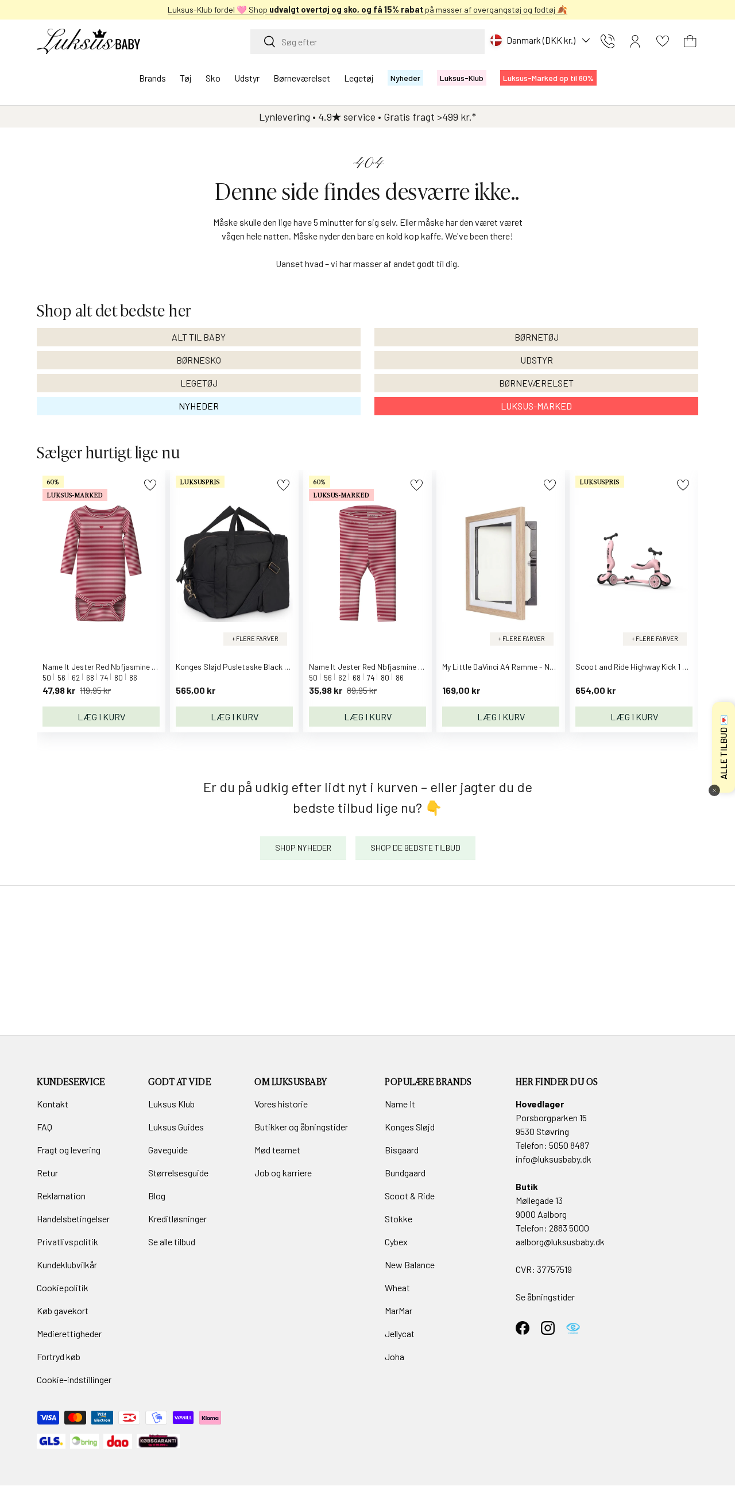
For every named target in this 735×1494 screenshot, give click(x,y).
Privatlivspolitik (67, 1241)
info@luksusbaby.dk (553, 1158)
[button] (690, 41)
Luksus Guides (176, 1126)
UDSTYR (536, 359)
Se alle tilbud (171, 1241)
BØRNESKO (198, 359)
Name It (400, 1103)
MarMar (398, 1310)
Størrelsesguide (178, 1172)
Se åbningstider (545, 1296)
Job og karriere (283, 1172)
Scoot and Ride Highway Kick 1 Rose (637, 666)
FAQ (44, 1126)
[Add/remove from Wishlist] (150, 485)
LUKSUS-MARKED (536, 405)
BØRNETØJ (536, 336)
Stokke (398, 1218)
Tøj (186, 77)
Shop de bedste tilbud (415, 847)
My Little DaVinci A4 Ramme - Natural (506, 666)
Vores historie (281, 1103)
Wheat (397, 1287)
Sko (213, 77)
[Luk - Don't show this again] (714, 790)
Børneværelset (301, 77)
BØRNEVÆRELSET (536, 382)
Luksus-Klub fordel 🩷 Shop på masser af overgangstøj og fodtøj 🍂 (338, 9)
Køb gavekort (62, 1310)
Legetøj (359, 77)
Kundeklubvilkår (67, 1264)
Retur (47, 1172)
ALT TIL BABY (199, 336)
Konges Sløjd (410, 1126)
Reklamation (61, 1195)
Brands (152, 77)
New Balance (410, 1264)
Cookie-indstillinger (74, 1379)
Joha (394, 1356)
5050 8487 (569, 1145)
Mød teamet (277, 1149)
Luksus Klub (171, 1103)
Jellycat (400, 1333)
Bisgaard (402, 1149)
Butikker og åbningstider (301, 1126)
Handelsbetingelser (73, 1218)
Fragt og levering (68, 1149)
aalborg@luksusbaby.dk (560, 1241)
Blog (156, 1195)
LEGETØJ (199, 382)
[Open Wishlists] (663, 41)
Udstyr (247, 77)
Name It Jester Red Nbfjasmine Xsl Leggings (385, 666)
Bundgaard (405, 1172)
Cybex (396, 1241)
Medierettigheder (69, 1333)
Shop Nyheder (303, 847)
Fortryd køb (58, 1356)
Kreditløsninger (177, 1218)
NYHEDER (199, 405)
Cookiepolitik (62, 1287)
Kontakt (52, 1103)
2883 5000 (569, 1227)
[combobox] (367, 41)
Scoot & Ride (410, 1195)
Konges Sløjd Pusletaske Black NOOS (240, 666)
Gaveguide (168, 1149)
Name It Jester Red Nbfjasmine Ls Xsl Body (116, 666)
